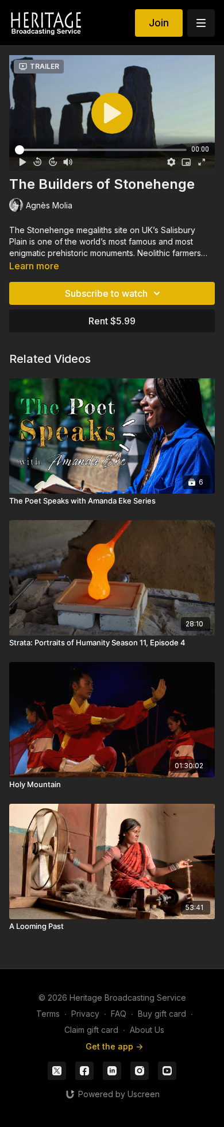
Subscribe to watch (106, 293)
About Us (147, 1030)
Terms (48, 1013)
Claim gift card (91, 1030)
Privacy (85, 1013)
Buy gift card (162, 1013)
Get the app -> (114, 1046)
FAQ (118, 1013)
